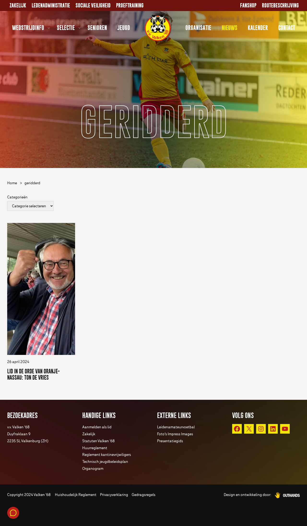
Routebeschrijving (280, 5)
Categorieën (17, 197)
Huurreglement (94, 448)
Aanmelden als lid (97, 427)
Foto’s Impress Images (175, 434)
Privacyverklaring (114, 495)
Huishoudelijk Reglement (75, 495)
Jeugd (123, 27)
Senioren (97, 27)
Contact (286, 27)
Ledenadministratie (51, 5)
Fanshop (248, 5)
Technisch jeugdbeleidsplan (105, 462)
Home (12, 183)
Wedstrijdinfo (28, 27)
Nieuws (229, 27)
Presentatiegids (170, 441)
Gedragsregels (143, 495)
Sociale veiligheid (93, 5)
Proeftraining (130, 5)
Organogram (92, 469)
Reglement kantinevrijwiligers (106, 455)
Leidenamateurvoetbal (176, 427)
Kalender (258, 27)
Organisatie (198, 27)
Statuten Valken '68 (98, 441)
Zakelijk (18, 5)
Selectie (66, 27)
